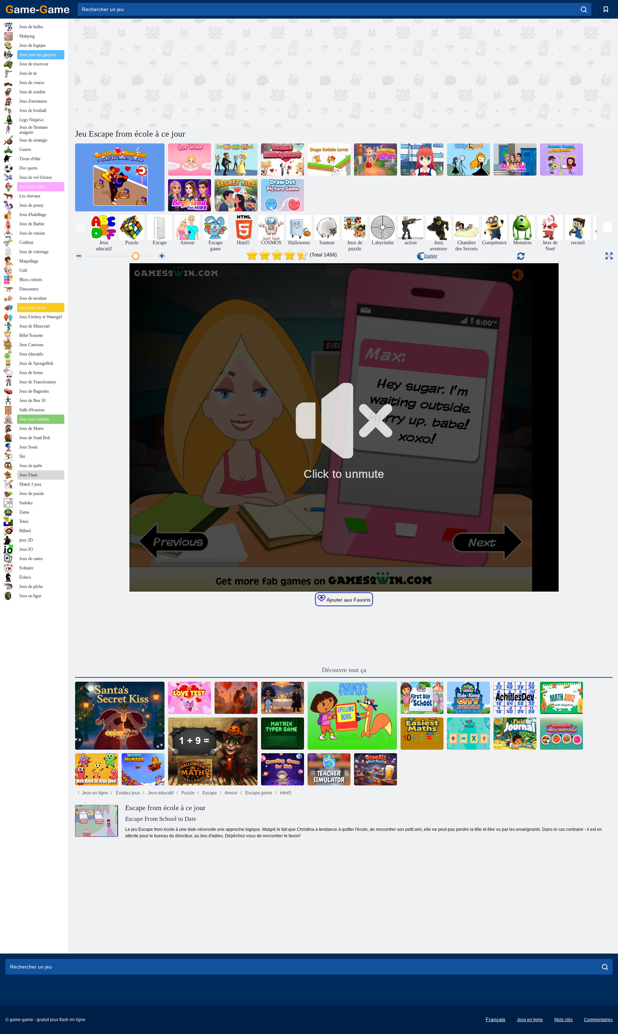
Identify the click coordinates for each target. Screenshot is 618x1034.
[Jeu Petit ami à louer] (189, 195)
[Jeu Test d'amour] (189, 698)
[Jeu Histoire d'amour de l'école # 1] (422, 159)
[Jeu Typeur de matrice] (282, 733)
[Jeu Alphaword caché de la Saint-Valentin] (282, 159)
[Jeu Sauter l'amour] (468, 159)
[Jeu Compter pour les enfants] (282, 769)
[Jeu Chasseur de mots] (143, 769)
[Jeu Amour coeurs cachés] (236, 698)
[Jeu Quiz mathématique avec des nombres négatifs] (561, 698)
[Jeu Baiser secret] (236, 195)
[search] (584, 9)
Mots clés (563, 1019)
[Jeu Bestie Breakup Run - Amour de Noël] (120, 177)
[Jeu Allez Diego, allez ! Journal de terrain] (515, 733)
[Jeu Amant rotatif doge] (329, 159)
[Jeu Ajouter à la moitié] (515, 698)
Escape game (258, 792)
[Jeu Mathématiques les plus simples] (422, 733)
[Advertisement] (209, 73)
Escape (209, 792)
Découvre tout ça (344, 669)
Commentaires (598, 1019)
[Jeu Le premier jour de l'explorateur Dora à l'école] (422, 698)
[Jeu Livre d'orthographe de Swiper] (352, 716)
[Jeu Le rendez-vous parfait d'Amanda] (282, 698)
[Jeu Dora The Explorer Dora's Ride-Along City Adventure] (468, 698)
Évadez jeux (127, 792)
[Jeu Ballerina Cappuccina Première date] (375, 159)
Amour (230, 792)
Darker (430, 256)
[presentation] (80, 227)
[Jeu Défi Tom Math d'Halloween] (213, 751)
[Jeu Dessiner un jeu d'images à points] (282, 195)
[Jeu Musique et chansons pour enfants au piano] (561, 733)
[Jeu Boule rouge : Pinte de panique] (375, 769)
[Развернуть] (609, 256)
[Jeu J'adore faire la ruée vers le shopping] (236, 159)
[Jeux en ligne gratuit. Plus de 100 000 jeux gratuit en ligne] (37, 9)
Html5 (285, 792)
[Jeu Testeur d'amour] (189, 159)
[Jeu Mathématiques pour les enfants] (468, 733)
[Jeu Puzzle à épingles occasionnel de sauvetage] (561, 159)
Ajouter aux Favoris (348, 600)
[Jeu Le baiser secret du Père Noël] (120, 716)
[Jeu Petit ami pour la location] (515, 159)
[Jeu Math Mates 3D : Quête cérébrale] (96, 769)
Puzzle (187, 792)
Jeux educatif (160, 792)
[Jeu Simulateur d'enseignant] (329, 769)
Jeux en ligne (95, 792)
